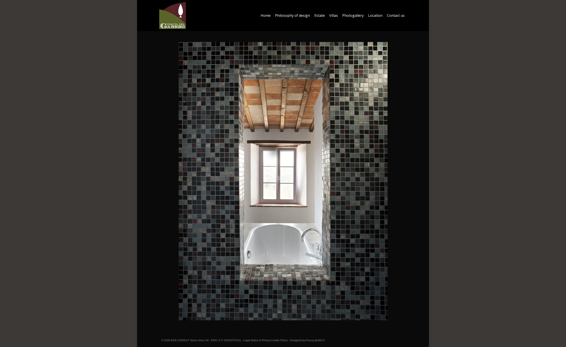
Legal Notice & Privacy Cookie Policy (265, 340)
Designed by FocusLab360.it (307, 340)
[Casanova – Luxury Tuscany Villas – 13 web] (283, 181)
